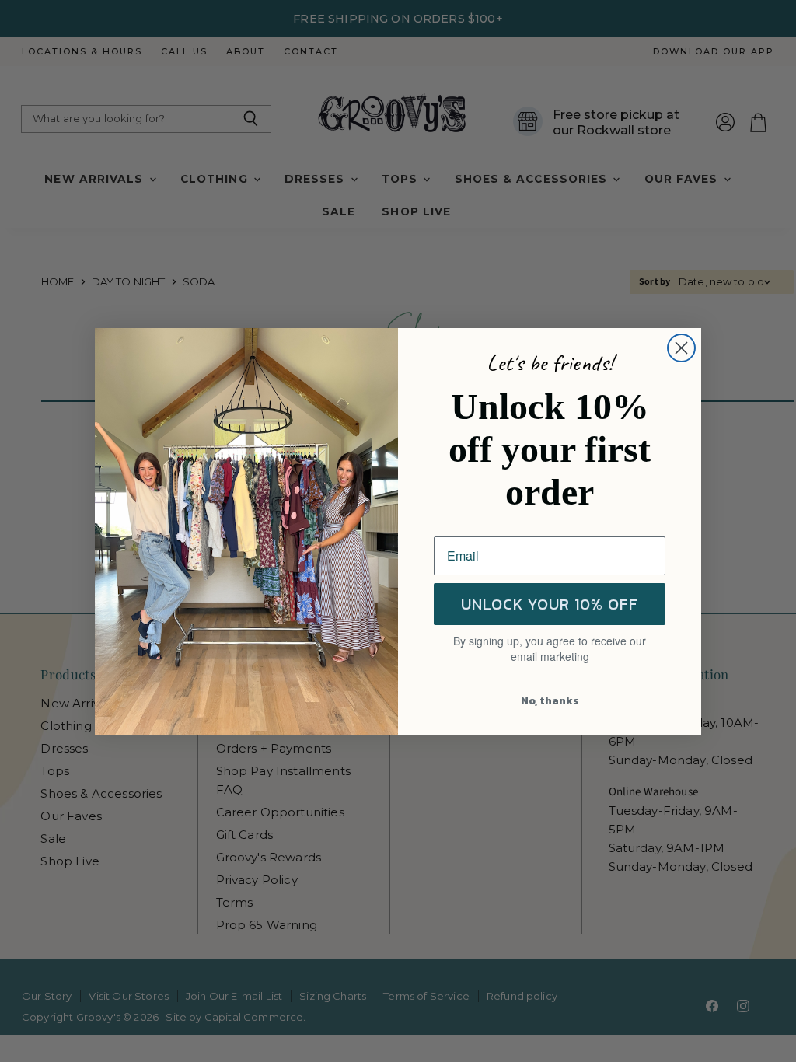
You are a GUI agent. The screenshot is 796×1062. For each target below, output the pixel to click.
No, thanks (550, 701)
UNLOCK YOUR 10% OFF (549, 604)
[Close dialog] (681, 348)
